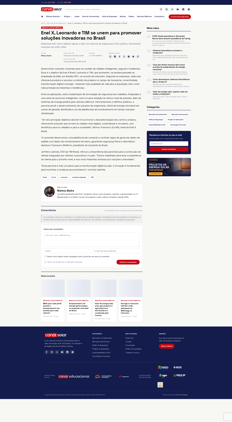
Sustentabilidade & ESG (157, 125)
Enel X (53, 177)
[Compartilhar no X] (124, 57)
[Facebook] (161, 9)
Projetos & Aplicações (175, 120)
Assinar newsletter (169, 149)
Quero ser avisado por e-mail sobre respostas (65, 262)
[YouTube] (177, 9)
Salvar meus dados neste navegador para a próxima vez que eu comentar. (78, 256)
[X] (172, 9)
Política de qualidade (133, 349)
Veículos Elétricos (144, 16)
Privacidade (130, 345)
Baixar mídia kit (166, 346)
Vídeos (131, 16)
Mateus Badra (46, 56)
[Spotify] (189, 9)
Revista (123, 16)
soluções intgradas (79, 177)
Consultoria (159, 16)
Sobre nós (129, 338)
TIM (92, 177)
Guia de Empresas (109, 16)
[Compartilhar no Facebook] (119, 57)
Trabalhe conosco (132, 353)
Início (43, 23)
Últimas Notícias (53, 16)
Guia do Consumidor (90, 16)
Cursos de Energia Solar (180, 17)
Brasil (45, 177)
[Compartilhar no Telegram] (129, 57)
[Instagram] (166, 9)
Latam (77, 16)
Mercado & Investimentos (56, 23)
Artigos (67, 16)
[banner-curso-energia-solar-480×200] (169, 167)
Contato (129, 342)
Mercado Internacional (180, 114)
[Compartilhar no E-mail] (133, 57)
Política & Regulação (156, 120)
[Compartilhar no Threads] (138, 57)
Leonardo (64, 177)
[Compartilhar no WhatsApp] (110, 57)
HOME (42, 17)
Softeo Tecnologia (181, 395)
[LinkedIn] (183, 9)
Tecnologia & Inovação (178, 125)
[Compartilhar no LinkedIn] (115, 57)
